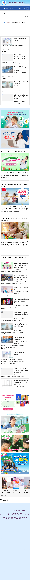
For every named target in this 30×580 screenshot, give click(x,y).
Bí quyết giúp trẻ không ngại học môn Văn (9, 492)
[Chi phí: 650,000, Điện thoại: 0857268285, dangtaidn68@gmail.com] (7, 301)
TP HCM (3, 91)
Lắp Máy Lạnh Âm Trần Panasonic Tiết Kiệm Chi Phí (21, 97)
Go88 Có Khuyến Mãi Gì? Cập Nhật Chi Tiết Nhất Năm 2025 (21, 382)
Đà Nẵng (3, 308)
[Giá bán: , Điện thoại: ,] (7, 383)
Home (3, 13)
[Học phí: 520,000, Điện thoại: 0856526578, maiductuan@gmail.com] (7, 265)
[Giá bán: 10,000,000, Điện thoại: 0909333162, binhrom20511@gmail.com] (7, 41)
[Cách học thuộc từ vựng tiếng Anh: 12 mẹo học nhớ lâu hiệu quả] (15, 196)
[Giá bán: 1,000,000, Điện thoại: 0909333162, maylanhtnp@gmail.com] (7, 84)
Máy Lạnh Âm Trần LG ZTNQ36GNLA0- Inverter (21, 84)
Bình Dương (4, 51)
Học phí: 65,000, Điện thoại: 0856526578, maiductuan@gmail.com (14, 293)
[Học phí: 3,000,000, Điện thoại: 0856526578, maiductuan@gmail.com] (7, 277)
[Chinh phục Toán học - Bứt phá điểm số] (15, 162)
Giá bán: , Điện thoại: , (19, 386)
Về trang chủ (4, 500)
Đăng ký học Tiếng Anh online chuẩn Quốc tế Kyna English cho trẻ (21, 265)
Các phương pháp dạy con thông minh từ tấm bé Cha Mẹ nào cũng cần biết (26, 492)
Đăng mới (23, 22)
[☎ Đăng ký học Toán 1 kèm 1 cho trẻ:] (15, 128)
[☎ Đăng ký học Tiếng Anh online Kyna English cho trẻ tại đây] (15, 432)
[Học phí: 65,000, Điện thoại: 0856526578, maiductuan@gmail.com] (7, 289)
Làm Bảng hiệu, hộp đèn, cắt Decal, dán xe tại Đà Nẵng (21, 301)
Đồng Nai (4, 78)
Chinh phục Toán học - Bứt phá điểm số (13, 152)
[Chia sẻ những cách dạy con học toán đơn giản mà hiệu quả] (15, 230)
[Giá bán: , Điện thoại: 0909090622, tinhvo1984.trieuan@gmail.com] (7, 57)
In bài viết (15, 22)
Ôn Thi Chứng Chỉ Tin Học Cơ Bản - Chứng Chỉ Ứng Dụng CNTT (21, 277)
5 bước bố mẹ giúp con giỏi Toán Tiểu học (15, 492)
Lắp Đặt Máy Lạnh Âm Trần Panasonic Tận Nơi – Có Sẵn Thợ (20, 57)
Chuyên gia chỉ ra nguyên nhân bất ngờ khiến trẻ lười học (4, 492)
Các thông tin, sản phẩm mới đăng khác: (14, 259)
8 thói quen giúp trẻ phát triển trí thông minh (20, 492)
